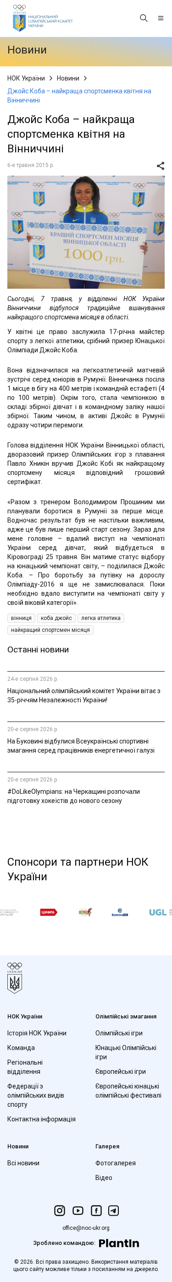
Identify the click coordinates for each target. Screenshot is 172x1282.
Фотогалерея (115, 1163)
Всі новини (23, 1163)
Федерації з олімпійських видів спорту (35, 1095)
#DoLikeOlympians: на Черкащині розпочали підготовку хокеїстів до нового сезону (73, 796)
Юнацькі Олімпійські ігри (125, 1052)
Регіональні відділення (25, 1067)
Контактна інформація (41, 1119)
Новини (68, 78)
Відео (103, 1177)
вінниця (21, 618)
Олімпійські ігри (119, 1033)
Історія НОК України (37, 1033)
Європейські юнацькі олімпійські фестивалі (128, 1091)
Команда (21, 1047)
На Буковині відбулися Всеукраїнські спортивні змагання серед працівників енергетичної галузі (81, 746)
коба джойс (56, 618)
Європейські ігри (120, 1071)
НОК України (26, 78)
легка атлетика (101, 618)
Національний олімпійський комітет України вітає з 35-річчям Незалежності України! (84, 695)
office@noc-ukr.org (86, 1228)
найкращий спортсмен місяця (50, 630)
